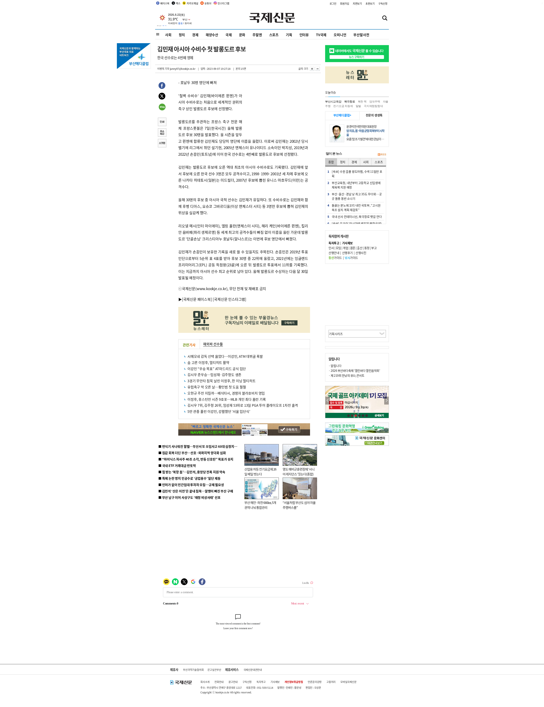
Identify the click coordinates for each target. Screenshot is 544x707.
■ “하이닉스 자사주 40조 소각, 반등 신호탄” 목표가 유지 (195, 459)
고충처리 (331, 682)
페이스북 (164, 3)
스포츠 (274, 34)
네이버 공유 (162, 107)
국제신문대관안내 (253, 669)
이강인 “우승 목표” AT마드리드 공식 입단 (216, 368)
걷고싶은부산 (214, 669)
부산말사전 (361, 34)
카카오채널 (192, 3)
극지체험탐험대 (373, 106)
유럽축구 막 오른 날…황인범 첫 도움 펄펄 (216, 386)
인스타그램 (223, 3)
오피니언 (340, 34)
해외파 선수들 (213, 343)
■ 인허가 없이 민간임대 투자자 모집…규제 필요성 (191, 484)
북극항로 (349, 101)
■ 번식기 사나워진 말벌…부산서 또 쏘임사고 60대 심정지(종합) (200, 446)
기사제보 (275, 682)
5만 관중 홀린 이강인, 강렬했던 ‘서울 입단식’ (218, 411)
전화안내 (219, 682)
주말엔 (257, 34)
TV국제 (321, 34)
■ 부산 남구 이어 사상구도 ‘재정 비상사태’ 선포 (189, 497)
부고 (374, 248)
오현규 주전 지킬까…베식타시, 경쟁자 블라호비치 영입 (226, 393)
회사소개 (205, 682)
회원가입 (344, 3)
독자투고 (261, 682)
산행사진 (361, 253)
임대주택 (374, 101)
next (386, 401)
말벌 (358, 106)
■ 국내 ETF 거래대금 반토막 (177, 465)
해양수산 (212, 34)
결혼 (352, 248)
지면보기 (357, 3)
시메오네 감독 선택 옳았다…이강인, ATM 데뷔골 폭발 (225, 356)
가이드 (335, 257)
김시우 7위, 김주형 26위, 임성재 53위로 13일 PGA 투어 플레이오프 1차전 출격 (242, 405)
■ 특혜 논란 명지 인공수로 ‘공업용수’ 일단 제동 (189, 478)
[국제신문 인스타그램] (229, 299)
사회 (168, 34)
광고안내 (233, 682)
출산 (359, 248)
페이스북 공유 (162, 86)
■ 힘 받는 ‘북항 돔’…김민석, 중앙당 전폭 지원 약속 (191, 472)
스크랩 (162, 143)
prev (327, 401)
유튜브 (207, 3)
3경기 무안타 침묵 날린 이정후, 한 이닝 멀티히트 (221, 380)
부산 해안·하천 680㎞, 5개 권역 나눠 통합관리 (260, 505)
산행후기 (347, 253)
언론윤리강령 (315, 682)
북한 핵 (362, 101)
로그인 (333, 3)
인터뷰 (304, 34)
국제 (228, 34)
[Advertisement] (276, 106)
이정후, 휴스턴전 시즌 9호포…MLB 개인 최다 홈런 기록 (226, 399)
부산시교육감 (333, 101)
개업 (345, 248)
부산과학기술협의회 (193, 669)
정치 (182, 34)
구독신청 (382, 3)
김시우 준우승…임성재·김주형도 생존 (214, 374)
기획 (289, 34)
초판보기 (370, 3)
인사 (331, 248)
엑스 (178, 3)
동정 (367, 248)
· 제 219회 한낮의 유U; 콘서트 (346, 375)
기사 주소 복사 (162, 133)
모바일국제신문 (348, 682)
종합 (331, 162)
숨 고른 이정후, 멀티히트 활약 (208, 362)
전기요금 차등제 (343, 106)
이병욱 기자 (163, 68)
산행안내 (334, 253)
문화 (242, 34)
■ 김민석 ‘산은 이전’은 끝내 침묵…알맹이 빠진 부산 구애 (195, 491)
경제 (195, 34)
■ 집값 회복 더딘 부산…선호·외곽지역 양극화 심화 (192, 452)
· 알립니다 (335, 365)
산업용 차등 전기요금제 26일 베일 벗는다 (260, 471)
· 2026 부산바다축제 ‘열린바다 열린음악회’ (354, 370)
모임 (338, 248)
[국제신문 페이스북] (197, 299)
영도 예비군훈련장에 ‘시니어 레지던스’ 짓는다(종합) (298, 471)
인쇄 (162, 122)
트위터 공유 (162, 96)
